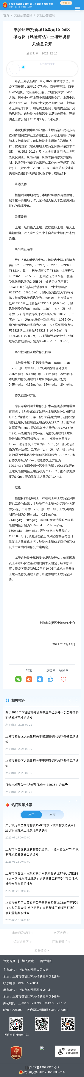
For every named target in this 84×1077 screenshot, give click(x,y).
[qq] (40, 679)
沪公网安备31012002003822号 (44, 1072)
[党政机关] (16, 1052)
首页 (6, 15)
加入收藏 (28, 961)
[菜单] (77, 8)
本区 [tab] (31, 814)
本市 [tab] (53, 814)
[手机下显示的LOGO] (27, 5)
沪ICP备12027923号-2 (44, 1067)
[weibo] (29, 679)
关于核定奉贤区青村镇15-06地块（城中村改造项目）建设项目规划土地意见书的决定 (41, 827)
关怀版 (66, 3)
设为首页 (9, 961)
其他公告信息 (23, 15)
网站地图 (46, 961)
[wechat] (18, 679)
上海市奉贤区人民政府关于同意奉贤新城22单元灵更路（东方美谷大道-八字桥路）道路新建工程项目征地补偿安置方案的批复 (41, 908)
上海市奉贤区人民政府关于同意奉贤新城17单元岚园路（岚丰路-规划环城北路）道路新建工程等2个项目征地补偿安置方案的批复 (41, 878)
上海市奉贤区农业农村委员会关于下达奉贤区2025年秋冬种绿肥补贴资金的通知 (42, 852)
